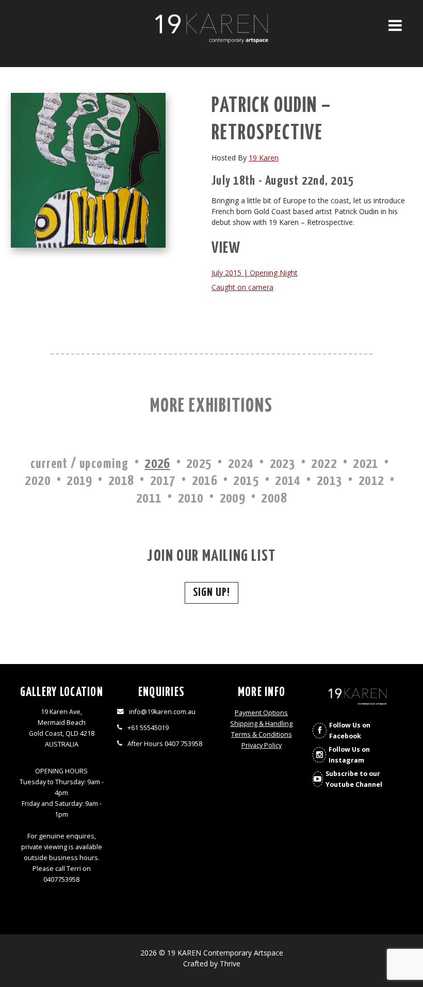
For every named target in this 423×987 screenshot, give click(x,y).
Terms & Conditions (261, 734)
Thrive (230, 963)
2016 (205, 481)
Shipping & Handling (261, 723)
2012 (371, 481)
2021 (366, 464)
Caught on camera (242, 287)
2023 (283, 464)
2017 (163, 481)
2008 (274, 499)
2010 (191, 499)
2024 (241, 464)
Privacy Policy (261, 745)
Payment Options (261, 712)
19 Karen (264, 158)
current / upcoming (79, 464)
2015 (246, 481)
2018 (121, 481)
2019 (79, 481)
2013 (330, 481)
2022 (324, 464)
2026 (157, 464)
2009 (233, 499)
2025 (199, 464)
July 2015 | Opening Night (255, 273)
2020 (38, 481)
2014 (288, 481)
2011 (149, 499)
